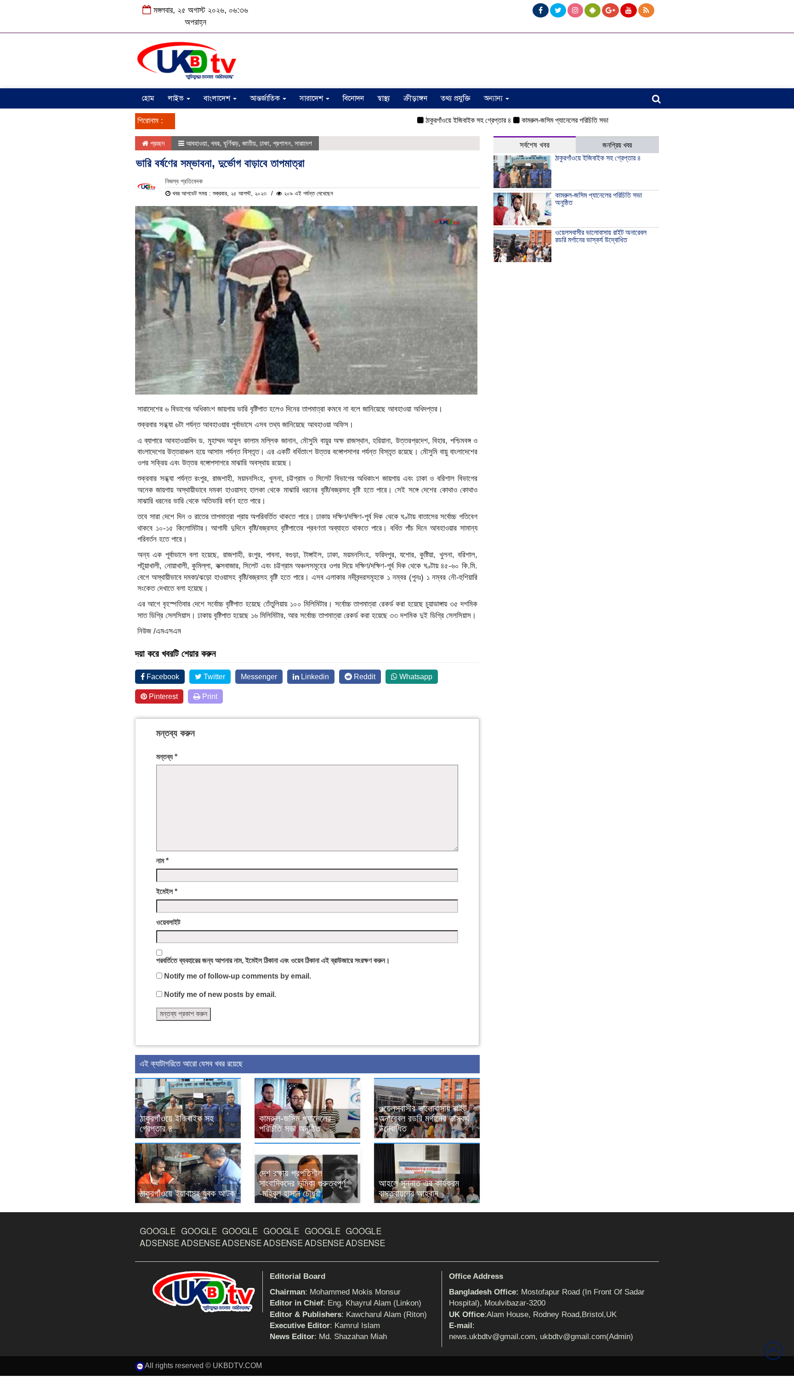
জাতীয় (249, 143)
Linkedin (314, 677)
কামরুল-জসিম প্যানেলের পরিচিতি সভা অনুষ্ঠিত (550, 120)
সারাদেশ (312, 98)
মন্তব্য (166, 757)
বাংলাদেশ (218, 98)
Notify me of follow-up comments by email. (237, 976)
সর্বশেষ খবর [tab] (535, 145)
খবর (215, 143)
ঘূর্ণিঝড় (230, 143)
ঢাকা (264, 143)
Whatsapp (414, 677)
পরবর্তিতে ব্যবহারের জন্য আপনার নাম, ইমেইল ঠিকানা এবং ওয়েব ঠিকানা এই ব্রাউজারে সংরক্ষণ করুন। (273, 960)
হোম (148, 98)
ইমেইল (166, 891)
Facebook (162, 677)
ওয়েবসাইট (168, 922)
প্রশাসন (282, 143)
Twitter (213, 677)
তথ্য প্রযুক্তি (456, 98)
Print (208, 696)
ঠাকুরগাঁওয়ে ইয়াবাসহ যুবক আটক (187, 1193)
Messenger (259, 677)
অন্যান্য (494, 98)
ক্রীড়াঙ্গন (415, 98)
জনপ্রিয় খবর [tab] (617, 145)
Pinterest (162, 696)
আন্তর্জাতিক (266, 98)
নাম (162, 861)
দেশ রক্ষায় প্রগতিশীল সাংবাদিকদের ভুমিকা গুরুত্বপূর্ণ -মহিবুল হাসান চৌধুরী (302, 1183)
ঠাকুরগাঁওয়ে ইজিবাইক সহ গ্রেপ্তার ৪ (444, 120)
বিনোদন (353, 98)
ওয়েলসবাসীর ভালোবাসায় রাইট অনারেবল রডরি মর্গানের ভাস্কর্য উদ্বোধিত (424, 1118)
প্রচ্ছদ (156, 143)
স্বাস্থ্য (383, 98)
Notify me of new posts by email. (220, 994)
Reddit (363, 677)
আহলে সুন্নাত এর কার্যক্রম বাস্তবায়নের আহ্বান (419, 1188)
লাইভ (177, 98)
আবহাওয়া (196, 143)
